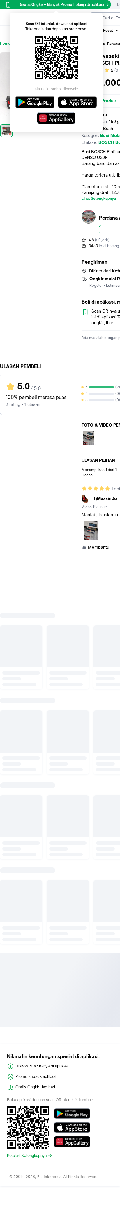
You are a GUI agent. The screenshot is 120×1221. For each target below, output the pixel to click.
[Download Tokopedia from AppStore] (72, 1127)
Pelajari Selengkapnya (27, 1155)
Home (5, 43)
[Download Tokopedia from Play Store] (72, 1114)
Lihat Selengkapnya (99, 199)
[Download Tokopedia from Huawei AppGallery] (72, 1141)
